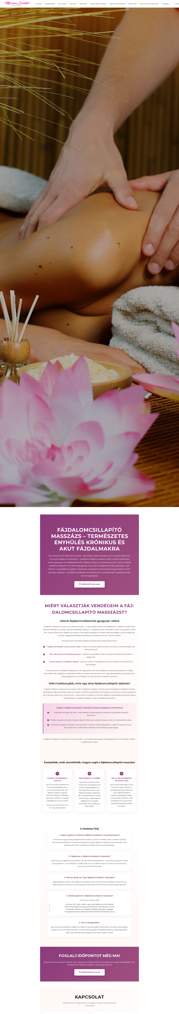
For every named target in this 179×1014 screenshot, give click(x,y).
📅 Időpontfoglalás (89, 584)
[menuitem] (39, 3)
